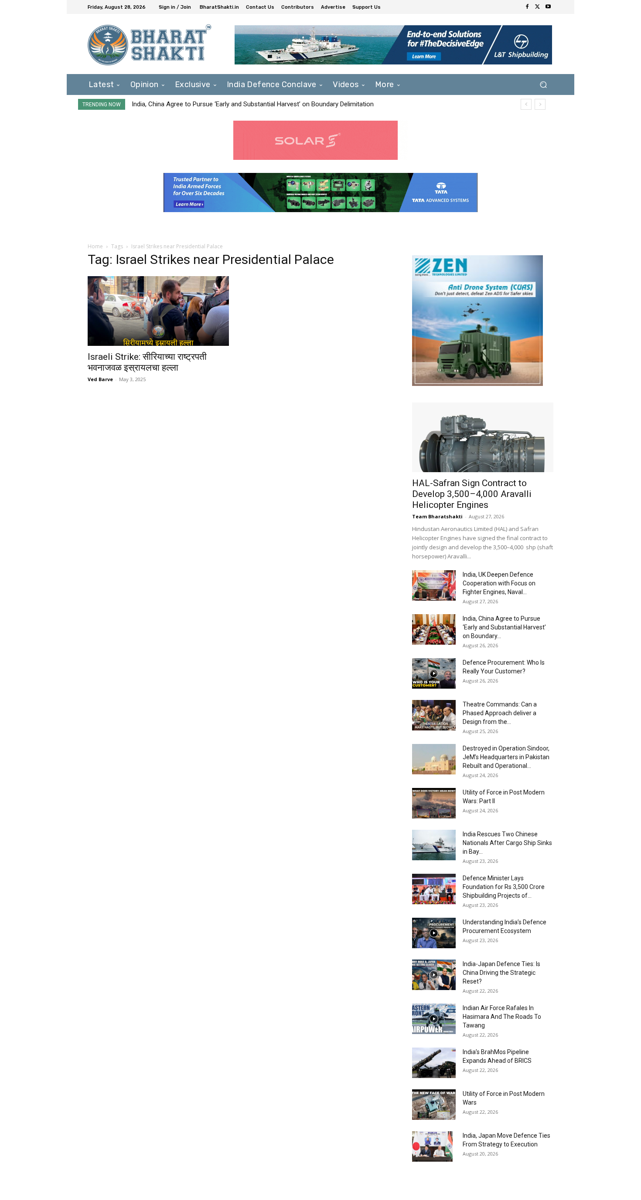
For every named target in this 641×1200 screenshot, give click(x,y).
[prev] (526, 104)
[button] (543, 84)
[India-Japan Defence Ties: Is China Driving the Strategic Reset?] (434, 975)
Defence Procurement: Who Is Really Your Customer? (209, 104)
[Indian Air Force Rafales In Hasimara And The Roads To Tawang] (434, 1019)
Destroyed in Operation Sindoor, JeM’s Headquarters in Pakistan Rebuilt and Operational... (506, 757)
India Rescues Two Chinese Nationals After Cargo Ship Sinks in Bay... (507, 843)
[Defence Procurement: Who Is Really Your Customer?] (434, 673)
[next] (540, 104)
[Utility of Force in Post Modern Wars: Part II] (434, 803)
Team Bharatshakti (437, 516)
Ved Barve (100, 379)
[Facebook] (527, 7)
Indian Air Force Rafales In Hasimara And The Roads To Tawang (502, 1016)
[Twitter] (537, 7)
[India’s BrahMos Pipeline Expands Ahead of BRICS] (434, 1063)
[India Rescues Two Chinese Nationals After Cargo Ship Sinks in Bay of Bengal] (434, 845)
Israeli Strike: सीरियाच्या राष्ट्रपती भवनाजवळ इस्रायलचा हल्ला (147, 362)
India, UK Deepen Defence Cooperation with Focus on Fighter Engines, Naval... (499, 583)
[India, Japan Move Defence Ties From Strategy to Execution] (432, 1146)
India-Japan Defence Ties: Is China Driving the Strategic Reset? (501, 972)
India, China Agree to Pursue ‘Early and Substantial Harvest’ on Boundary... (504, 627)
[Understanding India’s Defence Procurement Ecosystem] (434, 933)
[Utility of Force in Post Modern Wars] (434, 1104)
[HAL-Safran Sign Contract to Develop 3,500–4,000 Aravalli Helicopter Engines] (482, 437)
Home (95, 246)
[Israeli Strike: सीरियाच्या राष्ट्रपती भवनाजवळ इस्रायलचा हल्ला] (158, 311)
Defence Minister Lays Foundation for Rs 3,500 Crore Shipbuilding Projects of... (504, 887)
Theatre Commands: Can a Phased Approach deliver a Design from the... (500, 713)
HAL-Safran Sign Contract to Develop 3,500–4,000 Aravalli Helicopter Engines (472, 494)
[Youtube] (548, 7)
